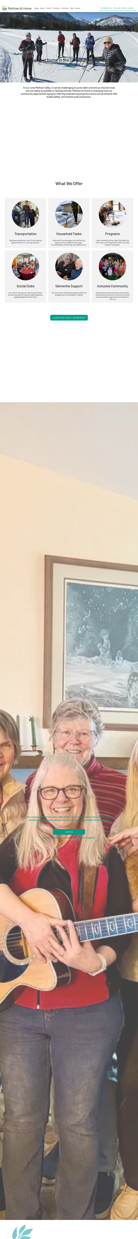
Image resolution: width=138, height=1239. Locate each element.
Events (49, 8)
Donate (77, 8)
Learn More (69, 67)
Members (56, 8)
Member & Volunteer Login (117, 8)
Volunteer (65, 8)
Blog (71, 8)
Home (36, 8)
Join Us (69, 832)
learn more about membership (69, 317)
